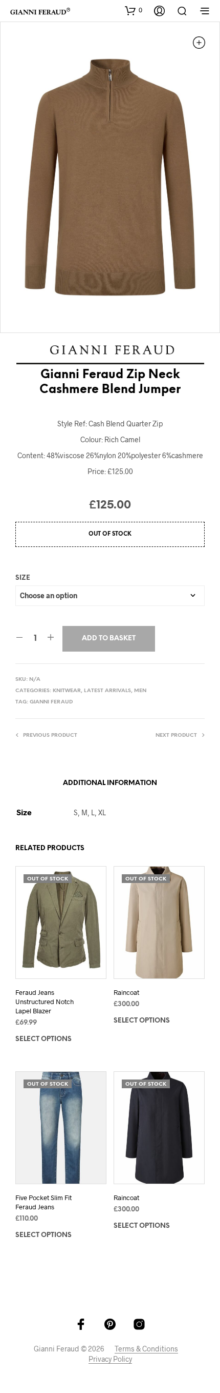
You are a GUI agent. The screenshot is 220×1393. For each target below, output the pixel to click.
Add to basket (109, 638)
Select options (43, 1039)
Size (22, 578)
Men (140, 691)
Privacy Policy (110, 1359)
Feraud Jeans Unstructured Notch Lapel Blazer (44, 1001)
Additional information (110, 783)
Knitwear (67, 691)
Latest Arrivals (107, 691)
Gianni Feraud (51, 702)
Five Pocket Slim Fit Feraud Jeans (43, 1202)
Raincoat (126, 992)
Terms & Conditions (146, 1349)
